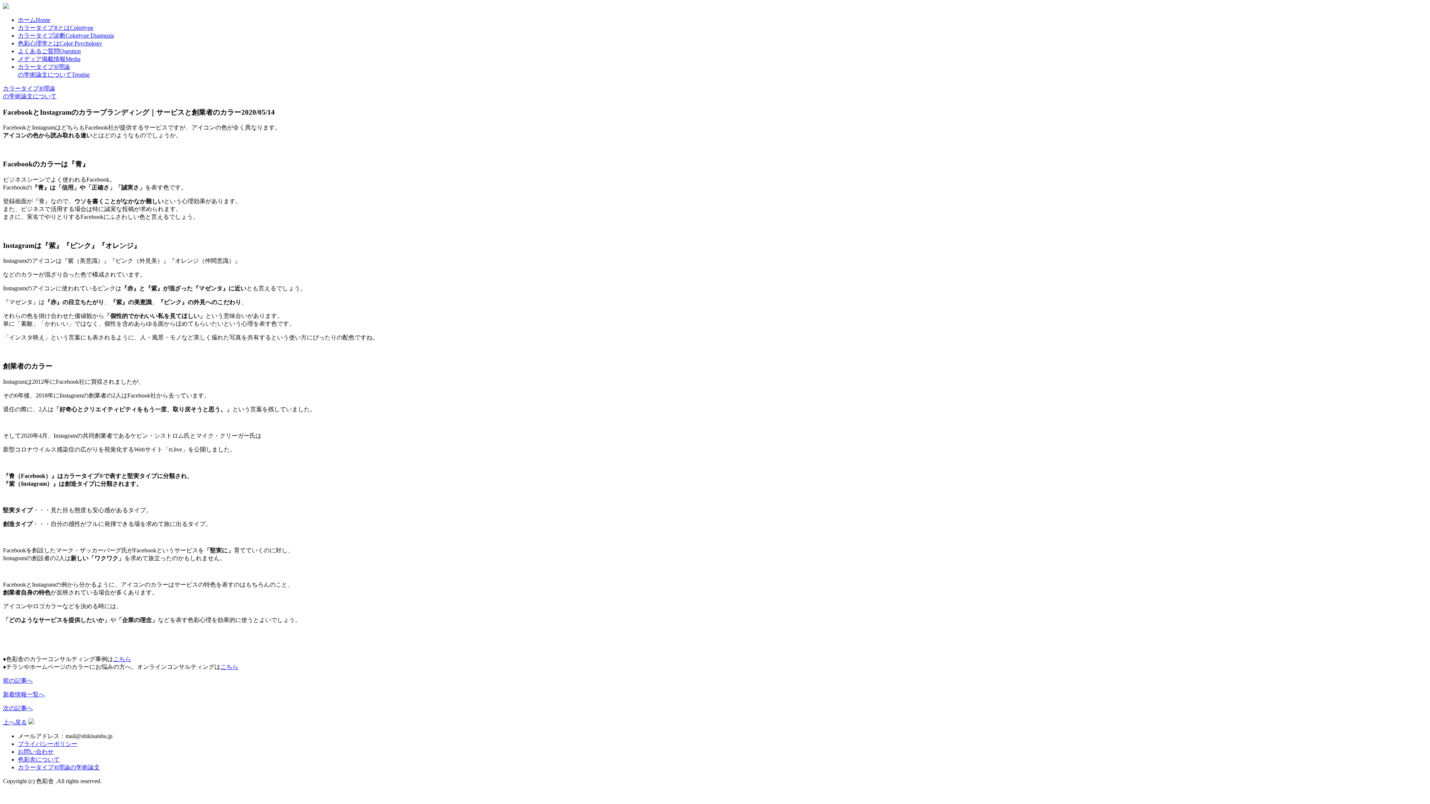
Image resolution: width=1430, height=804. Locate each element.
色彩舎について (39, 759)
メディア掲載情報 (49, 59)
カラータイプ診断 (66, 35)
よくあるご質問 (49, 51)
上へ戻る (15, 722)
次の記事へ (18, 708)
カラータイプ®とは (55, 28)
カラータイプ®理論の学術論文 (59, 767)
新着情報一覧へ (24, 694)
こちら (122, 659)
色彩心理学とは (60, 43)
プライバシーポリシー (47, 744)
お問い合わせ (36, 752)
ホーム (34, 20)
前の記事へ (18, 680)
